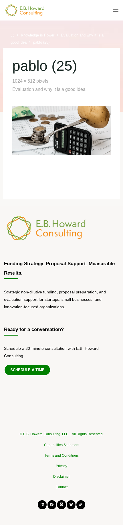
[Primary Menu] (115, 10)
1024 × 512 (24, 81)
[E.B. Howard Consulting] (25, 10)
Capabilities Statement (61, 445)
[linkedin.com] (42, 504)
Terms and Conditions (62, 455)
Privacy (61, 466)
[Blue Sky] (71, 504)
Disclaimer (61, 477)
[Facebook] (51, 504)
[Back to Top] (61, 431)
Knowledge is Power (37, 35)
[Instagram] (61, 504)
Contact (61, 487)
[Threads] (80, 504)
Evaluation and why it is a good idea (48, 89)
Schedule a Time (27, 370)
